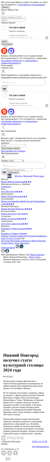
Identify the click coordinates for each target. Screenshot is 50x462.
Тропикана (6, 186)
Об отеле (5, 241)
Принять (5, 7)
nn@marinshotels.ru (40, 446)
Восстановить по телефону (13, 151)
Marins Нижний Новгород (16, 209)
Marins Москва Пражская (16, 182)
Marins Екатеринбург (13, 201)
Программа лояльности (20, 241)
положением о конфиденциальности (19, 61)
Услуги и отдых (13, 238)
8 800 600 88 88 (8, 248)
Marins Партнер (38, 241)
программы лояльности (11, 60)
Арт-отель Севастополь (14, 224)
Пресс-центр (14, 243)
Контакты (24, 243)
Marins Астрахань (13, 219)
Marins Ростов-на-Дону (14, 214)
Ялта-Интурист (12, 191)
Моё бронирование (10, 255)
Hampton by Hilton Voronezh (16, 228)
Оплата (4, 243)
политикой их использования (31, 4)
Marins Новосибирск (14, 196)
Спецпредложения (17, 236)
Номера (4, 236)
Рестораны (31, 236)
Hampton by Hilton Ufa (14, 233)
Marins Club (24, 255)
